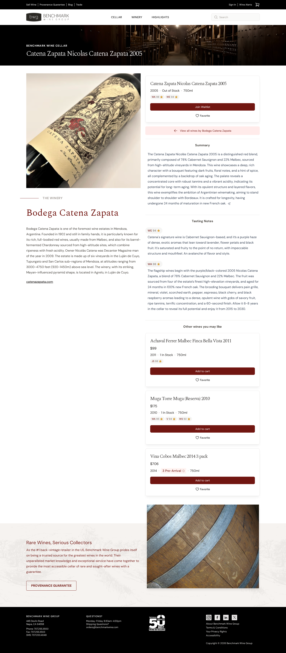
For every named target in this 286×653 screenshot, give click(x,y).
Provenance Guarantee (52, 4)
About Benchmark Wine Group (222, 623)
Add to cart (202, 371)
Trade (79, 4)
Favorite (205, 115)
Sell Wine (31, 4)
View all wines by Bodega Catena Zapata (205, 130)
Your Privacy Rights (216, 631)
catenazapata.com (39, 282)
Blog (70, 4)
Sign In (232, 4)
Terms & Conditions (217, 627)
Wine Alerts (245, 4)
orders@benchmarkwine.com (102, 627)
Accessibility (213, 635)
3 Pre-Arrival (173, 471)
